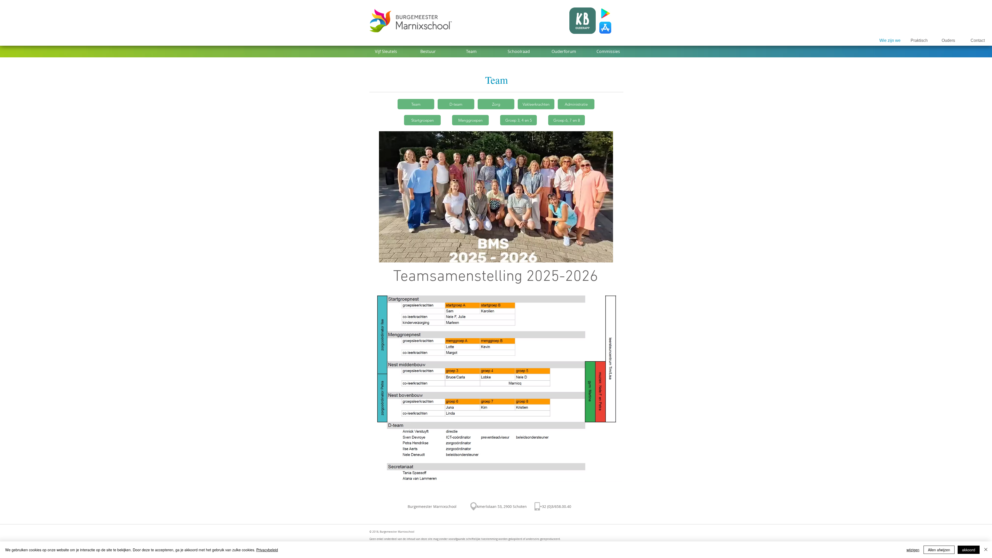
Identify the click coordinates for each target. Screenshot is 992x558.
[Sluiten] (986, 550)
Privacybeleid (267, 549)
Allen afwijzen (939, 549)
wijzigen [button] (912, 549)
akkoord (968, 549)
